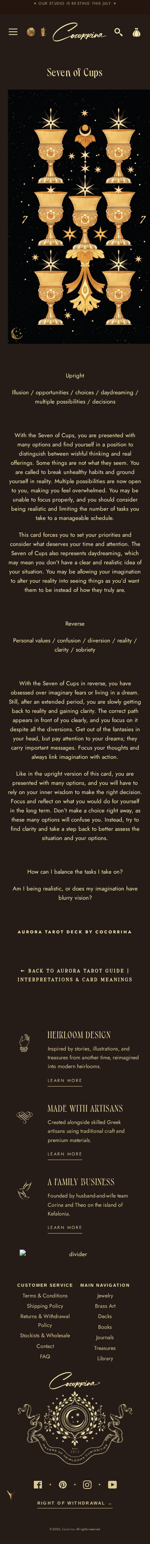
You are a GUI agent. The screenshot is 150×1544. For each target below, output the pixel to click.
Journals (105, 1337)
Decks (105, 1316)
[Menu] (13, 31)
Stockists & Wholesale (45, 1335)
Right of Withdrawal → (75, 1503)
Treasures (105, 1348)
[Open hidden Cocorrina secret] (16, 333)
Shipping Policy (45, 1306)
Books (105, 1327)
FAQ (45, 1356)
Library (105, 1358)
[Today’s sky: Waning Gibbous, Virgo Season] (37, 32)
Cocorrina (68, 1529)
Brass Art (105, 1306)
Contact (45, 1346)
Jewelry (105, 1295)
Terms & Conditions (45, 1295)
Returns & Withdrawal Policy (45, 1320)
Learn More (65, 1080)
